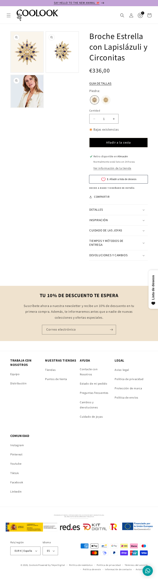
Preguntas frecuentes (94, 393)
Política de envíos (126, 398)
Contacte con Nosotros (89, 372)
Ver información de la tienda (112, 168)
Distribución (18, 383)
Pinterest (16, 455)
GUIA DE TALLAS (100, 83)
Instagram (17, 445)
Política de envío (92, 569)
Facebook (16, 482)
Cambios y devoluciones (89, 405)
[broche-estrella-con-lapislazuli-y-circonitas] (94, 100)
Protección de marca (128, 388)
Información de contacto (118, 569)
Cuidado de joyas (91, 417)
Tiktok (14, 473)
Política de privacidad (129, 379)
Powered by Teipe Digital (51, 565)
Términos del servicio (136, 565)
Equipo (15, 374)
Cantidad (94, 111)
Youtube (15, 464)
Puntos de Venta (56, 379)
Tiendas (50, 370)
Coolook (33, 565)
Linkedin (16, 492)
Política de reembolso (81, 565)
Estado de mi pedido (93, 384)
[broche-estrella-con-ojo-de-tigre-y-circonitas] (106, 100)
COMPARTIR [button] (101, 197)
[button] (8, 15)
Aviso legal (122, 370)
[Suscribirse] (111, 329)
